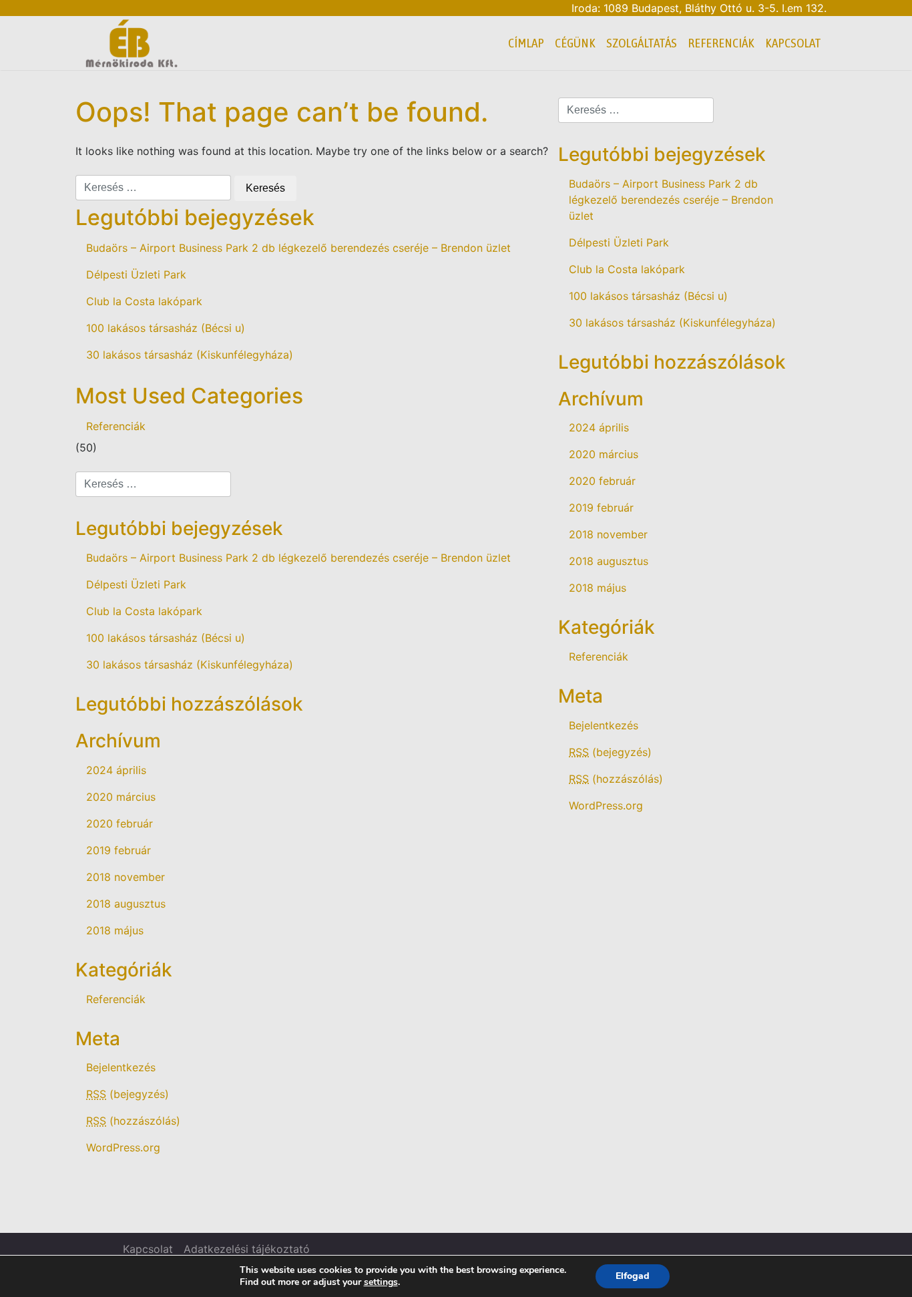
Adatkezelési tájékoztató (247, 1249)
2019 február (118, 850)
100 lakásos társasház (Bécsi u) (165, 328)
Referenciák (721, 42)
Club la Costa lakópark (144, 301)
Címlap (526, 42)
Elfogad (633, 1276)
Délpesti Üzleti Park (136, 274)
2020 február (119, 823)
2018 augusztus (126, 903)
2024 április (116, 770)
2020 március (121, 796)
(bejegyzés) (127, 1094)
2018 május (115, 930)
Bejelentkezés (121, 1067)
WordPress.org (123, 1147)
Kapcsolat (793, 42)
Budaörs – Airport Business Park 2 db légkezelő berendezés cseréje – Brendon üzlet (298, 247)
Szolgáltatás (641, 42)
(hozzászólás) (133, 1120)
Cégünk (575, 42)
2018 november (125, 877)
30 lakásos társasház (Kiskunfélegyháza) (189, 354)
